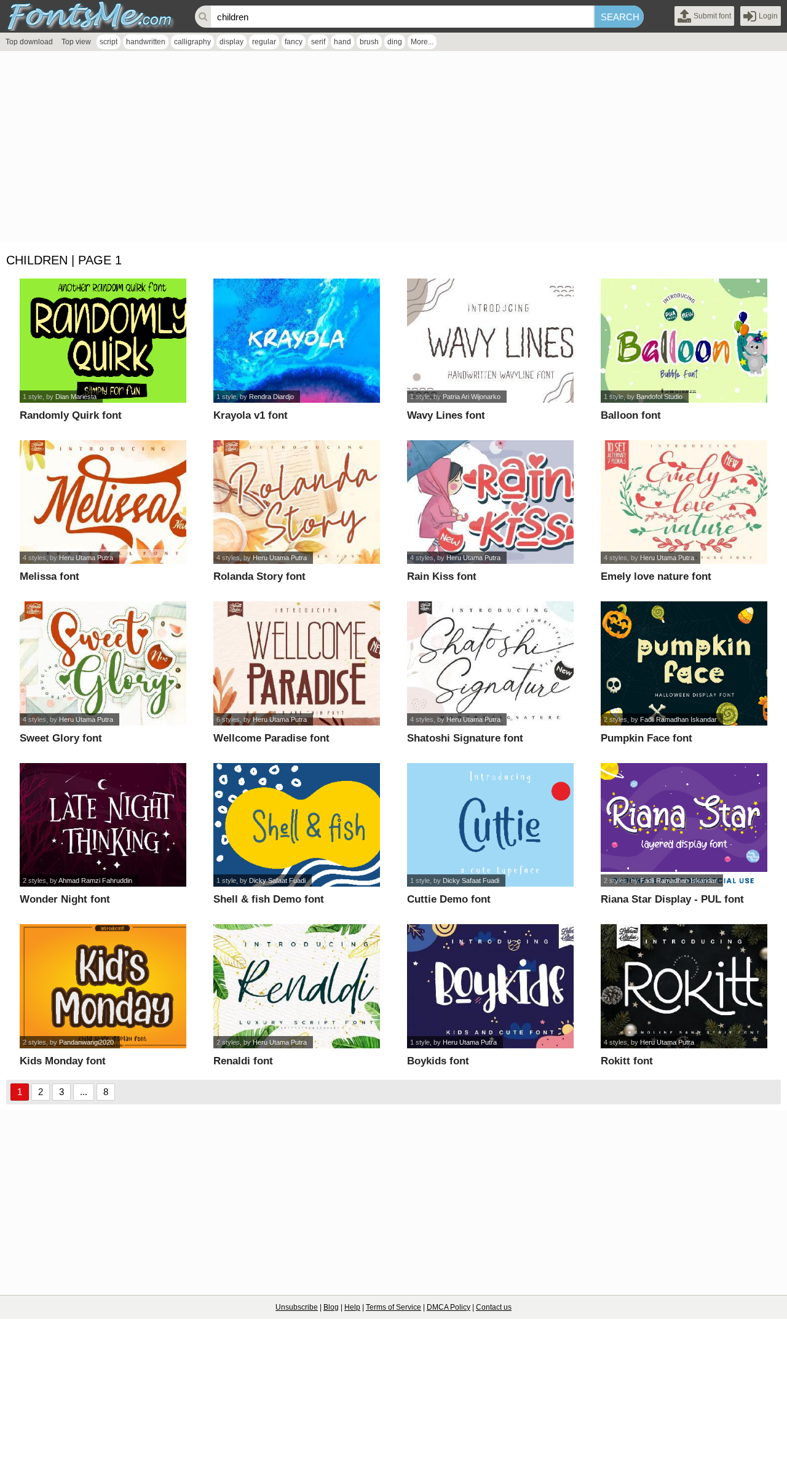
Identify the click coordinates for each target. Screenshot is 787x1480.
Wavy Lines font (446, 415)
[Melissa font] (103, 502)
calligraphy (192, 42)
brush (369, 42)
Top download (29, 42)
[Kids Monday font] (103, 986)
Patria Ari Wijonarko (471, 396)
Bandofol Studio (659, 396)
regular (264, 42)
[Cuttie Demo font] (490, 825)
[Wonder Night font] (103, 825)
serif (318, 42)
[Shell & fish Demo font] (296, 825)
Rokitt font (627, 1061)
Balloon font (631, 415)
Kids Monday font (63, 1061)
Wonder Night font (65, 899)
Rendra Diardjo (271, 396)
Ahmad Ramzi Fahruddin (95, 880)
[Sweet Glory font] (103, 663)
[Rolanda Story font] (296, 502)
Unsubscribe (296, 1307)
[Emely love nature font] (684, 502)
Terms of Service (393, 1307)
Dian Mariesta (76, 396)
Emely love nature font (656, 576)
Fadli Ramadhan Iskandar (678, 719)
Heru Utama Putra (86, 557)
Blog (331, 1307)
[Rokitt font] (684, 986)
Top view (76, 42)
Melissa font (49, 576)
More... (422, 42)
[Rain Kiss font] (490, 502)
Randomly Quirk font (71, 415)
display (231, 42)
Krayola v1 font (250, 415)
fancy (294, 42)
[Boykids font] (490, 986)
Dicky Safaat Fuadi (277, 880)
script (108, 42)
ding (394, 42)
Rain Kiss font (442, 576)
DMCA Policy (448, 1307)
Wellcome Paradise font (271, 738)
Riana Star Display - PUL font (672, 899)
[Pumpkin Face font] (684, 663)
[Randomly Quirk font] (103, 341)
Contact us (494, 1307)
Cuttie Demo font (449, 899)
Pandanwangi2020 (86, 1042)
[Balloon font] (684, 341)
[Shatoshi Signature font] (490, 663)
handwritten (145, 42)
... (83, 1091)
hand (342, 42)
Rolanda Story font (259, 576)
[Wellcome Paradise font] (296, 663)
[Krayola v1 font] (296, 341)
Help (352, 1307)
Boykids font (438, 1061)
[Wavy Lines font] (490, 341)
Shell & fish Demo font (268, 899)
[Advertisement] (369, 149)
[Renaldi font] (296, 986)
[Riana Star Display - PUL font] (684, 825)
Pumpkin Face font (646, 738)
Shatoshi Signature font (465, 738)
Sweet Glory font (61, 738)
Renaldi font (243, 1061)
